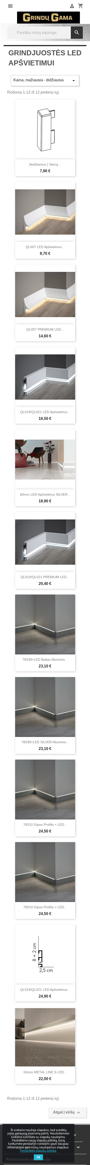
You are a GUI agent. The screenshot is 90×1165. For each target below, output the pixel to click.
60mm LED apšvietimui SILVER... (45, 494)
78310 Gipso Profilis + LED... (45, 824)
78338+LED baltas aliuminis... (45, 659)
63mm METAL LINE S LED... (45, 1072)
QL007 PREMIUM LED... (45, 329)
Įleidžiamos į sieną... (45, 164)
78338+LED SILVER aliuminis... (45, 742)
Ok (38, 1157)
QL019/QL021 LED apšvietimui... (45, 412)
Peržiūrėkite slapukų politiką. (38, 1150)
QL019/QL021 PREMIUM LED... (45, 577)
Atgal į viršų (67, 1112)
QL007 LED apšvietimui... (45, 247)
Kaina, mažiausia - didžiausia (45, 80)
